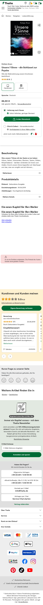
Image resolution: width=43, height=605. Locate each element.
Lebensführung (27, 16)
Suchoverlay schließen (14, 8)
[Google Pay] (14, 544)
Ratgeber (16, 16)
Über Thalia (5, 510)
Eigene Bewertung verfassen (21, 308)
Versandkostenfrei (24, 104)
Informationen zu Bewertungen (13, 303)
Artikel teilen (39, 25)
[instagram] (33, 561)
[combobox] (4, 110)
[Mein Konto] (30, 3)
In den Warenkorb (23, 119)
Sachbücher (13, 394)
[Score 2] (11, 380)
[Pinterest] (13, 570)
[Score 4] (25, 380)
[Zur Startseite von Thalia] (12, 3)
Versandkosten (23, 602)
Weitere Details (8, 197)
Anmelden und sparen (21, 455)
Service (4, 516)
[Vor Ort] (25, 3)
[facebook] (24, 561)
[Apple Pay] (28, 544)
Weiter (10, 356)
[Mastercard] (18, 535)
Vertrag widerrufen (21, 504)
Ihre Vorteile (5, 527)
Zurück (4, 356)
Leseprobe (39, 52)
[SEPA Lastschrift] (32, 535)
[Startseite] (3, 16)
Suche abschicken (13, 10)
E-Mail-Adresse (7, 444)
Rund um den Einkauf (9, 521)
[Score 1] (4, 380)
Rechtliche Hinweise (21, 439)
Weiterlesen (7, 173)
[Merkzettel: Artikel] (35, 3)
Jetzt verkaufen (6, 220)
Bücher (8, 16)
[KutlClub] (13, 561)
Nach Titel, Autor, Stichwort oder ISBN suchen (23, 6)
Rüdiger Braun (7, 64)
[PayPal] (13, 553)
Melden (9, 349)
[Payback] (29, 553)
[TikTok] (21, 570)
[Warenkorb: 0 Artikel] (39, 3)
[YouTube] (29, 570)
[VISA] (7, 535)
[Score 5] (32, 380)
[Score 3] (18, 380)
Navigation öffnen (3, 8)
